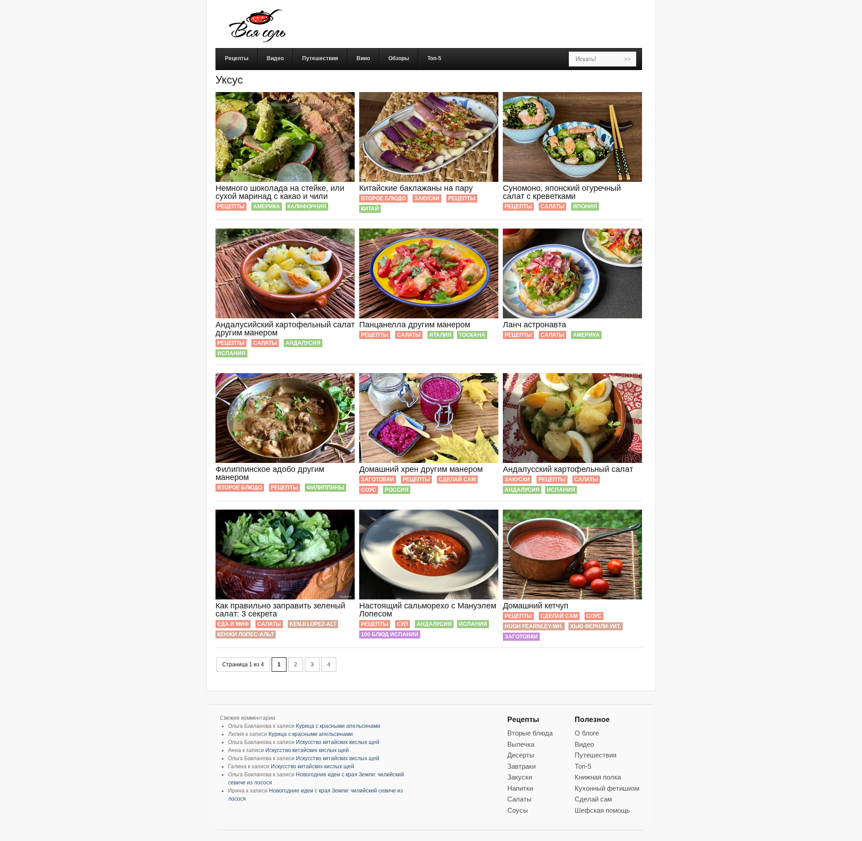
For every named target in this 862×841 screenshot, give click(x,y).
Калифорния (306, 206)
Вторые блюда (530, 733)
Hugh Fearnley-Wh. (534, 626)
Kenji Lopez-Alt (313, 624)
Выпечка (520, 744)
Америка (266, 206)
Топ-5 (583, 766)
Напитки (520, 788)
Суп (402, 624)
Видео (584, 744)
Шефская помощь (602, 810)
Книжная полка (598, 777)
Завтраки (521, 766)
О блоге (587, 733)
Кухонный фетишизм (607, 788)
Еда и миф (233, 624)
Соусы (517, 810)
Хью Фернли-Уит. (595, 626)
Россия (397, 490)
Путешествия (595, 755)
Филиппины (325, 487)
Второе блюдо (383, 198)
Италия (440, 335)
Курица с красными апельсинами (338, 726)
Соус (368, 490)
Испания (231, 353)
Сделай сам (457, 479)
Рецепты (231, 206)
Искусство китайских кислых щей (337, 742)
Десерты (520, 755)
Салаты (552, 206)
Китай (370, 209)
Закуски (427, 198)
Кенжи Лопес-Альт (245, 634)
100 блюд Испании (389, 634)
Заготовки (377, 479)
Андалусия (303, 343)
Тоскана (472, 335)
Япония (585, 206)
